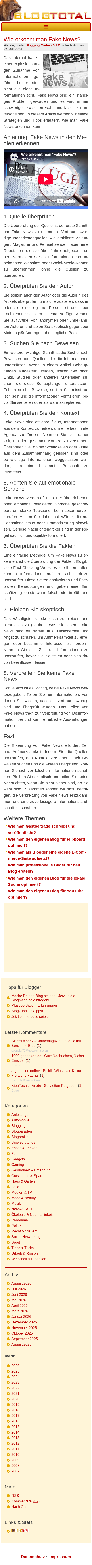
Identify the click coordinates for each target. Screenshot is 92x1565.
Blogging (33, 45)
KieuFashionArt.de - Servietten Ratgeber (43, 1086)
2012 (15, 1443)
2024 (15, 1377)
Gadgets (18, 1159)
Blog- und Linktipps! (27, 1011)
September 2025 (24, 1339)
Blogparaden (21, 1131)
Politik (16, 1226)
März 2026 (19, 1311)
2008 (15, 1466)
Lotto (15, 1187)
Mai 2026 (18, 1300)
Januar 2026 (21, 1317)
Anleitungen (21, 1115)
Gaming (17, 1165)
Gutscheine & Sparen (28, 1176)
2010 (15, 1454)
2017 (15, 1416)
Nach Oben (20, 1507)
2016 (15, 1421)
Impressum (60, 1557)
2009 (15, 1460)
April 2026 (19, 1305)
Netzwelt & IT (22, 1209)
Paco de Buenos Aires (25, 1080)
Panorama (19, 1220)
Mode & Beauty (23, 1198)
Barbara (16, 1065)
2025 (15, 1371)
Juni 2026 (19, 1294)
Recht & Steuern (24, 1231)
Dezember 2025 (24, 1322)
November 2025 (24, 1328)
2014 (15, 1432)
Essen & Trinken (24, 1148)
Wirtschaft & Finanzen (28, 1259)
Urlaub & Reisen (24, 1253)
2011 (15, 1449)
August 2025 (21, 1344)
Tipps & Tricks (22, 1248)
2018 (15, 1410)
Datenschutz (33, 1557)
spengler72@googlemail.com (30, 1050)
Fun (14, 1153)
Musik (16, 1203)
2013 (15, 1438)
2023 (15, 1382)
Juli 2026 (18, 1289)
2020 (15, 1399)
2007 (15, 1471)
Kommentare (25, 1501)
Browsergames (23, 1142)
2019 (15, 1405)
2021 (15, 1393)
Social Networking (25, 1237)
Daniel (15, 1090)
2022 (15, 1388)
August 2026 (21, 1283)
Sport (15, 1242)
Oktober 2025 (22, 1333)
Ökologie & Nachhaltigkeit (32, 1214)
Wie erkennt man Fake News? (42, 39)
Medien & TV (50, 45)
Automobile (20, 1120)
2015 (15, 1427)
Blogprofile (20, 1137)
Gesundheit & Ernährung (31, 1170)
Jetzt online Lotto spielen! (31, 1016)
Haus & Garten (23, 1181)
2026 (15, 1366)
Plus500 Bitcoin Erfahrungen (34, 1005)
